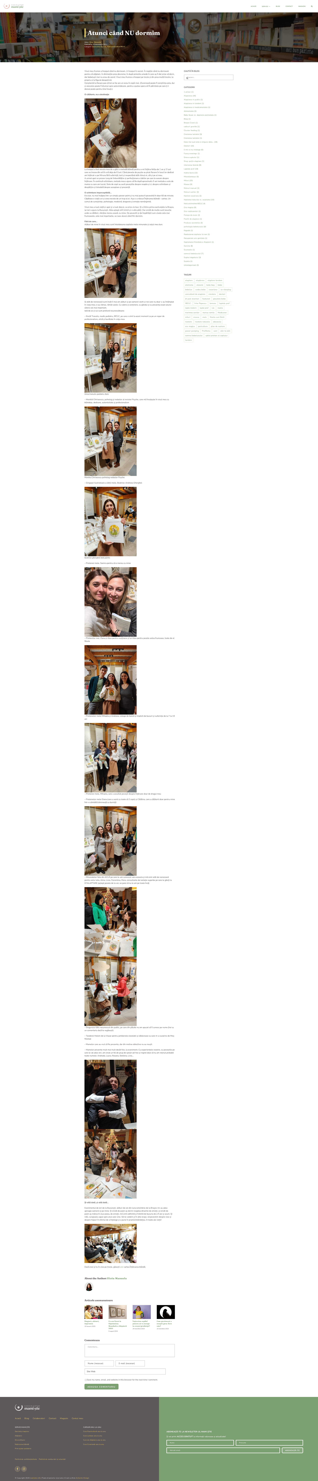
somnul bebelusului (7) (193, 253)
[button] (311, 6)
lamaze (213, 303)
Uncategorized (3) (191, 265)
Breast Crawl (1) (191, 123)
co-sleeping (226, 289)
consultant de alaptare (195, 294)
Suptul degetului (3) (192, 257)
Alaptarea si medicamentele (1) (197, 107)
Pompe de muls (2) (192, 215)
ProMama (206, 331)
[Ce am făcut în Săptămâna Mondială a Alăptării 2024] (118, 1306)
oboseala (217, 321)
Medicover (222, 312)
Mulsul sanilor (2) (191, 192)
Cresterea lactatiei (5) (193, 134)
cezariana (213, 289)
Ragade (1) (188, 230)
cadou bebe (200, 289)
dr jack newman (192, 298)
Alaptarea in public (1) (193, 99)
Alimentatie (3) (190, 111)
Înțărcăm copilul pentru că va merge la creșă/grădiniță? (141, 1323)
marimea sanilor (192, 312)
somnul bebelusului (193, 335)
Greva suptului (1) (191, 157)
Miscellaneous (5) (191, 176)
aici (121, 1267)
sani (215, 331)
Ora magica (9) (190, 207)
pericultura (203, 326)
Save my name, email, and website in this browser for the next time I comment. (122, 1386)
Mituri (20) (188, 180)
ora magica (190, 326)
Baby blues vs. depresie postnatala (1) (200, 115)
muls (204, 317)
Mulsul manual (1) (191, 188)
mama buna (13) (191, 173)
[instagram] (24, 1475)
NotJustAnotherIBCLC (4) (194, 203)
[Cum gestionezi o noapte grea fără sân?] (166, 1306)
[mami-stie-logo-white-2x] (27, 1412)
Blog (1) (187, 119)
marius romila (209, 312)
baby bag (210, 285)
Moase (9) (188, 184)
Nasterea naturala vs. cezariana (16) (199, 200)
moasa (196, 317)
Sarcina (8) (188, 246)
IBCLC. (188, 303)
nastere (188, 321)
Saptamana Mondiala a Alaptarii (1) (199, 242)
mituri (187, 317)
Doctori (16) (189, 146)
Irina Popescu (200, 303)
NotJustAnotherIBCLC (116, 47)
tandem (188, 340)
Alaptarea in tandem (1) (194, 103)
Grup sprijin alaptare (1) (194, 161)
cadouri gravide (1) (192, 126)
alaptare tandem (215, 280)
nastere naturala (202, 321)
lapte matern (191, 308)
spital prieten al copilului (216, 335)
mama (220, 308)
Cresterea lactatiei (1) (193, 138)
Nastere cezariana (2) (193, 196)
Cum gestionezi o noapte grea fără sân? (164, 1323)
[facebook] (17, 1475)
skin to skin (225, 331)
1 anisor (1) (189, 92)
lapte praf (204, 308)
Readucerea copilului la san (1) (197, 234)
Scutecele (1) (189, 250)
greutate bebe (219, 298)
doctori (222, 294)
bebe (220, 285)
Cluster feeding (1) (192, 130)
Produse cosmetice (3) (193, 223)
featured (206, 298)
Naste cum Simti (217, 317)
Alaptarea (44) (190, 96)
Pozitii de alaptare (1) (193, 219)
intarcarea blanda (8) (192, 165)
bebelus (188, 289)
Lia (213, 308)
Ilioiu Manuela (95, 42)
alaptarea (200, 280)
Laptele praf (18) (191, 169)
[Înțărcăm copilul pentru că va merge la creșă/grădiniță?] (142, 1306)
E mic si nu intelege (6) (193, 149)
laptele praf (224, 303)
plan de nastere (218, 326)
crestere (212, 294)
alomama (189, 285)
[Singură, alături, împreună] (93, 1306)
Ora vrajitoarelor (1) (192, 211)
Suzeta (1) (188, 261)
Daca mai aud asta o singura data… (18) (201, 142)
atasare (200, 285)
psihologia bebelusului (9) (195, 226)
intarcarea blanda (99, 47)
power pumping (192, 331)
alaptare (189, 280)
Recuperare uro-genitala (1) (195, 238)
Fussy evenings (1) (192, 153)
